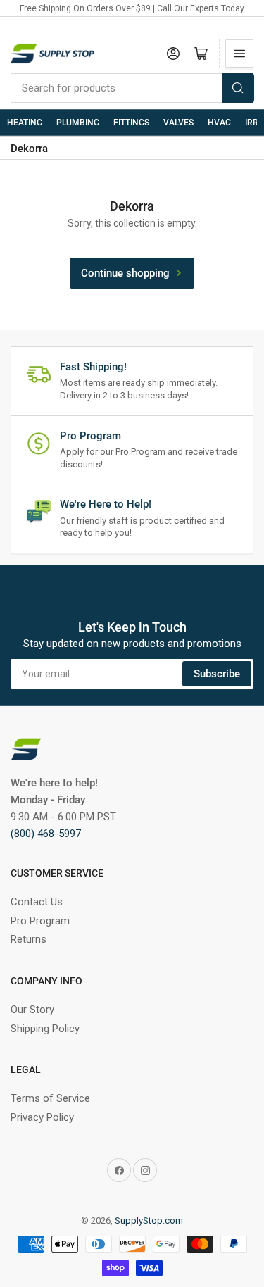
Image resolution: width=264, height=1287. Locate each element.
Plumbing (77, 122)
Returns (28, 939)
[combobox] (132, 88)
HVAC (219, 122)
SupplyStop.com (149, 1220)
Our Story (32, 1009)
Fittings (131, 122)
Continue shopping (125, 273)
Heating (24, 122)
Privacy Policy (42, 1117)
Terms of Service (50, 1098)
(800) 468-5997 (46, 833)
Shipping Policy (45, 1028)
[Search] (237, 88)
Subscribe (217, 673)
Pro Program (40, 921)
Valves (178, 122)
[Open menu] (239, 53)
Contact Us (37, 902)
